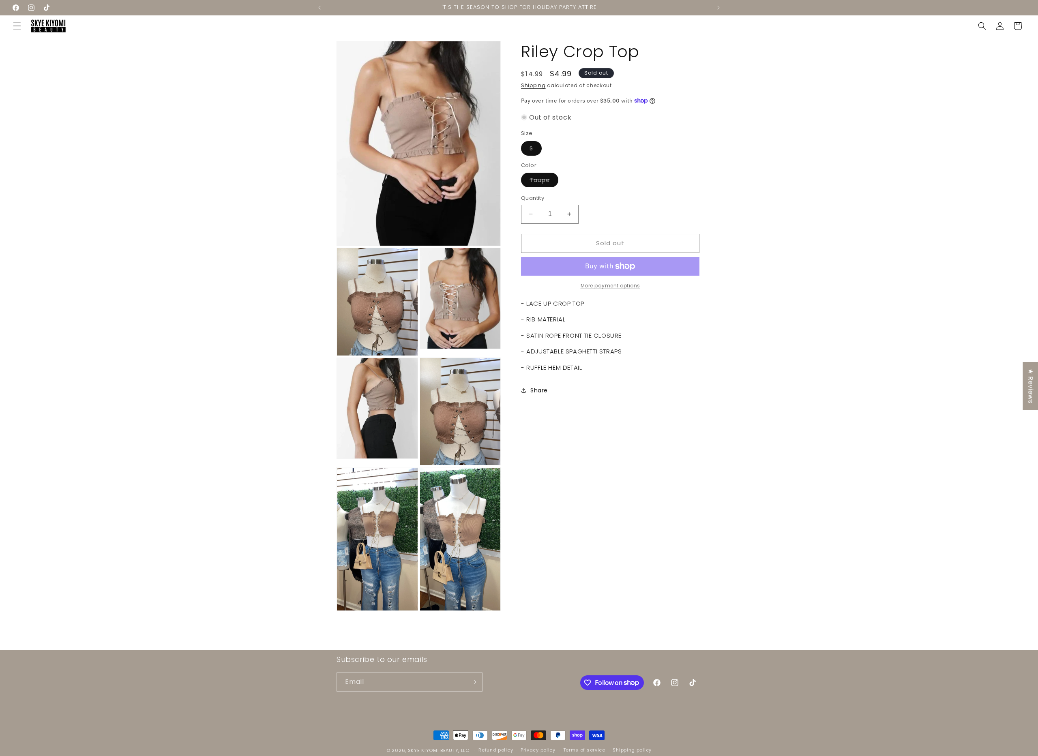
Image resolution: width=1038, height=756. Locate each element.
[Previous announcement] (319, 7)
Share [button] (539, 390)
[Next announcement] (718, 7)
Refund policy (495, 750)
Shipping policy (632, 750)
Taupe (544, 181)
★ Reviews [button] (1030, 385)
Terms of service (584, 750)
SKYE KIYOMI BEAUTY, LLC (439, 750)
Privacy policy (538, 750)
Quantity (532, 198)
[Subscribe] (473, 682)
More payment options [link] (610, 285)
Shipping (533, 85)
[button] (17, 26)
